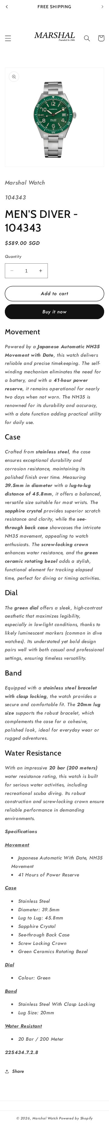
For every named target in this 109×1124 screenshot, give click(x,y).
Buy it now (54, 311)
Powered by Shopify (75, 1118)
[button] (8, 38)
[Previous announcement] (6, 6)
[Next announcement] (102, 6)
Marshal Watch (45, 1118)
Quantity (13, 256)
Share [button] (18, 1071)
